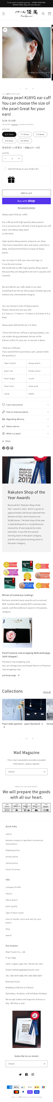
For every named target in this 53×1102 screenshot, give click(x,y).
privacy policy (12, 856)
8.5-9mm (25, 140)
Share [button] (8, 441)
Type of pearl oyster (15, 912)
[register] (44, 771)
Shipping (14, 124)
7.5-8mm (40, 134)
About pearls (12, 900)
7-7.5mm (25, 134)
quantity (5, 153)
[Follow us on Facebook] (4, 448)
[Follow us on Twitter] (7, 448)
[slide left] (20, 89)
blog (8, 929)
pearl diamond (32, 723)
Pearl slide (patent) (12, 723)
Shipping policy (13, 850)
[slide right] (33, 89)
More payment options (26, 208)
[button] (3, 14)
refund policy (12, 863)
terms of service (13, 869)
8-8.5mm (9, 140)
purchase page (9, 675)
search (9, 834)
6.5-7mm (9, 134)
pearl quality (11, 906)
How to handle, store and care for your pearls (23, 921)
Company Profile (13, 887)
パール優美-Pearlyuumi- (23, 1097)
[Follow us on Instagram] (11, 448)
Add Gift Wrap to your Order (23, 169)
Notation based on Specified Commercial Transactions (24, 842)
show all (47, 692)
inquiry (9, 893)
